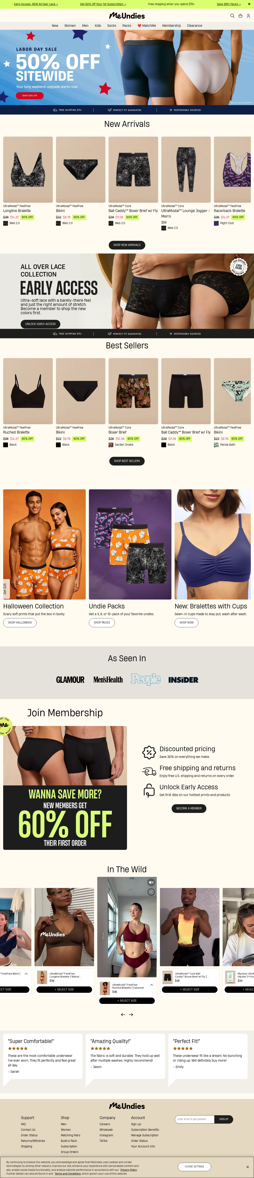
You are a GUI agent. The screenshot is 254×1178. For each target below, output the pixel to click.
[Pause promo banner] (249, 4)
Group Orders (69, 1152)
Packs (126, 25)
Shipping (26, 1146)
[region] (127, 1167)
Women (70, 25)
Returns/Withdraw (33, 1140)
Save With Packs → (213, 4)
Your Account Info (143, 1146)
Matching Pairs (70, 1135)
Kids (98, 25)
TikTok (104, 1140)
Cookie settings (194, 1166)
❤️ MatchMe (147, 25)
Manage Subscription (145, 1135)
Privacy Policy (128, 1170)
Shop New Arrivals (127, 245)
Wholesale (106, 1129)
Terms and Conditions (68, 1173)
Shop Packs (102, 622)
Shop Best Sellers (127, 461)
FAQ (23, 1124)
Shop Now (186, 622)
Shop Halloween (20, 622)
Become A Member (189, 808)
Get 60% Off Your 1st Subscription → (88, 4)
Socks (111, 25)
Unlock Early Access (40, 324)
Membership (171, 25)
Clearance (194, 25)
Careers (105, 1124)
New (55, 25)
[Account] (248, 15)
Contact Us (28, 1129)
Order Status (29, 1135)
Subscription (69, 1146)
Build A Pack (69, 1140)
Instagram (106, 1135)
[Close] (247, 1167)
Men (85, 25)
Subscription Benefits (145, 1129)
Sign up (136, 1124)
